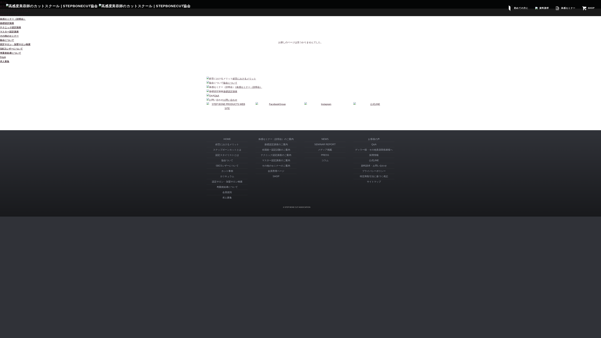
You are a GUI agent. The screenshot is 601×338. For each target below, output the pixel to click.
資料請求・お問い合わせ (374, 165)
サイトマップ (374, 181)
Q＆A (3, 57)
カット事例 (227, 171)
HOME (227, 139)
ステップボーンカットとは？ (15, 10)
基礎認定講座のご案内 (276, 144)
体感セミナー (568, 8)
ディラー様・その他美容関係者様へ (374, 150)
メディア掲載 (325, 150)
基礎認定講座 (7, 23)
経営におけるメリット (227, 144)
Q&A (373, 144)
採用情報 (374, 155)
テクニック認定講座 (10, 27)
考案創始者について (10, 53)
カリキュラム (227, 176)
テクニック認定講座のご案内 (276, 155)
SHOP (591, 8)
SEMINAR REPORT (325, 144)
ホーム (3, 2)
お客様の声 (374, 139)
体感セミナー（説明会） (13, 19)
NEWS (325, 139)
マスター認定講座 (9, 32)
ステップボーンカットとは (227, 150)
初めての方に (521, 8)
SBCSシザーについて (11, 49)
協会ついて (227, 160)
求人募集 (4, 61)
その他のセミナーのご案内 (276, 165)
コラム (325, 160)
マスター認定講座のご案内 (276, 160)
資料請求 (544, 8)
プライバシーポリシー (374, 171)
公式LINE (374, 160)
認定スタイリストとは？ (13, 14)
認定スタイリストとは (227, 155)
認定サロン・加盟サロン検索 (15, 44)
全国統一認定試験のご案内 (276, 150)
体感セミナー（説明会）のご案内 (276, 139)
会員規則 (227, 192)
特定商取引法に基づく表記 (374, 176)
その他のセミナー (9, 36)
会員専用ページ (276, 171)
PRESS (325, 155)
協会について (7, 40)
